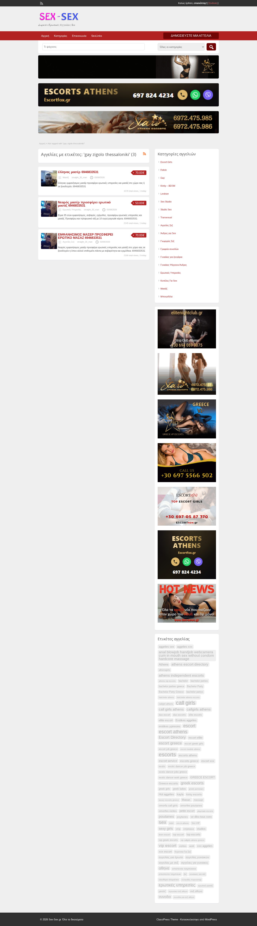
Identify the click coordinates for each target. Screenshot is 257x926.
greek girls (164, 789)
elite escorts (195, 715)
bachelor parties (199, 681)
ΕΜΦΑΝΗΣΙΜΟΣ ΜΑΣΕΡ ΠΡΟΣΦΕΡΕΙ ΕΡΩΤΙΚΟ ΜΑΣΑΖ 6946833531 (85, 236)
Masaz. (186, 799)
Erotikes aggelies (186, 720)
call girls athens (171, 709)
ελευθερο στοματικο (169, 879)
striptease (188, 829)
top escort (178, 834)
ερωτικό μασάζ (205, 885)
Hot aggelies (166, 794)
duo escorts (179, 715)
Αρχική (45, 35)
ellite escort (166, 720)
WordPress (211, 919)
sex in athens (182, 823)
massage (198, 800)
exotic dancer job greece (181, 766)
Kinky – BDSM (167, 186)
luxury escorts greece (169, 800)
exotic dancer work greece (173, 777)
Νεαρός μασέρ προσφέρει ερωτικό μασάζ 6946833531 (84, 204)
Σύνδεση (212, 3)
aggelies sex (166, 646)
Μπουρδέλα (166, 296)
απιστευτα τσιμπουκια (184, 868)
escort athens (173, 732)
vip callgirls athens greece (192, 840)
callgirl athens (166, 704)
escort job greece (168, 749)
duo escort (164, 715)
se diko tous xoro (201, 816)
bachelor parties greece (171, 686)
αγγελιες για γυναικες (194, 862)
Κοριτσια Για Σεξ (183, 851)
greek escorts (192, 783)
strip (178, 829)
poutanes (166, 816)
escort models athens (190, 749)
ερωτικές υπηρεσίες (177, 885)
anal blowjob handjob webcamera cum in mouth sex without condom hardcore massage (186, 655)
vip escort (167, 845)
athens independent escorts (181, 675)
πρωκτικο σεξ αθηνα (178, 891)
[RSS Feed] (41, 3)
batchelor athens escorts (188, 697)
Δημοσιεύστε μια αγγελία (191, 35)
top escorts (193, 834)
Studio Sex (166, 209)
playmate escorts (205, 811)
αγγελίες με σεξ (168, 862)
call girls (185, 703)
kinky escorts (194, 794)
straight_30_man (79, 177)
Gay (162, 178)
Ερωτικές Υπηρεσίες (72, 209)
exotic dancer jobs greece (173, 772)
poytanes (182, 816)
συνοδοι (165, 897)
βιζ (185, 874)
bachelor (183, 681)
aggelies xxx (184, 646)
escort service (168, 761)
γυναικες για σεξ (197, 874)
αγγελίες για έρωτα (171, 857)
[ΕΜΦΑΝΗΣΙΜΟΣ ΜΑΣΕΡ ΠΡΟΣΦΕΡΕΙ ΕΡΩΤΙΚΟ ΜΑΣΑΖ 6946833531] (49, 248)
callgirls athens (199, 709)
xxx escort (165, 851)
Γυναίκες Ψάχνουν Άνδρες (173, 265)
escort (189, 726)
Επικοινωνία (79, 35)
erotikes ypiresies (169, 726)
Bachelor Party (195, 686)
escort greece (170, 743)
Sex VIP (196, 823)
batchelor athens (166, 697)
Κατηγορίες (60, 35)
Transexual (166, 217)
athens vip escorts (167, 681)
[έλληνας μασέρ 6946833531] (49, 185)
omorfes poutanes (191, 805)
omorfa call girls (168, 805)
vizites (182, 845)
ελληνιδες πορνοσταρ (191, 880)
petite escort (187, 810)
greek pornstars (196, 789)
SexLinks (96, 35)
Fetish (163, 170)
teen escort (164, 834)
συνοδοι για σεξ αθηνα (184, 897)
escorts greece (189, 761)
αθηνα (164, 868)
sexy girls (166, 829)
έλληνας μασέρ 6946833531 (78, 172)
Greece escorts (168, 783)
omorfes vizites (168, 810)
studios (201, 828)
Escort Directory (172, 737)
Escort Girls (166, 162)
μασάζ (162, 891)
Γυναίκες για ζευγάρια (171, 257)
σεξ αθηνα (196, 891)
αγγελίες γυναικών (197, 857)
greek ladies (179, 789)
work (191, 846)
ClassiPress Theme (167, 919)
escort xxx (207, 761)
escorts (167, 754)
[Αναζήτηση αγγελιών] (211, 46)
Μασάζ (66, 177)
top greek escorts (168, 840)
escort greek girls (194, 743)
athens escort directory (189, 664)
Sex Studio (166, 201)
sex (162, 822)
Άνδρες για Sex (168, 233)
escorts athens (188, 755)
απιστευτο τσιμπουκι (170, 874)
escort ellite (195, 737)
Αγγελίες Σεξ (68, 242)
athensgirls (164, 670)
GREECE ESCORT (202, 777)
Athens (164, 664)
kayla (180, 794)
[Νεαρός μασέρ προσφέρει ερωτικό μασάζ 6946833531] (49, 216)
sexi (171, 823)
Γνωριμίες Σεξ (167, 241)
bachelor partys (194, 692)
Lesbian (164, 193)
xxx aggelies (205, 845)
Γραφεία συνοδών (169, 249)
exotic (162, 766)
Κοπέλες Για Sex (168, 280)
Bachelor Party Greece (171, 692)
